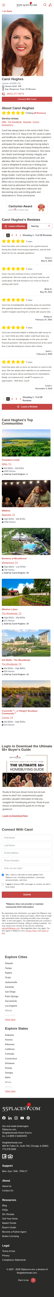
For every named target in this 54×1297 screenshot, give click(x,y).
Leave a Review (17, 226)
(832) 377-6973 (15, 93)
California (10, 1049)
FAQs (5, 1210)
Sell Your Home (10, 1219)
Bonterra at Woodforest (14, 558)
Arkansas (9, 1044)
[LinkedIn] (10, 1118)
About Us (6, 1186)
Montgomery (7, 125)
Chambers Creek (11, 460)
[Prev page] (4, 235)
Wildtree (6, 511)
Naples (8, 973)
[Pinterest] (28, 1118)
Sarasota (9, 987)
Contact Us (7, 1190)
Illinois (8, 1082)
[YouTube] (22, 1118)
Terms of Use (8, 1251)
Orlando (9, 963)
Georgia (9, 1073)
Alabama (9, 1035)
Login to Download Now (15, 816)
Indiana (8, 1087)
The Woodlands (15, 122)
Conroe (36, 122)
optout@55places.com (11, 928)
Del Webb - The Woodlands (16, 660)
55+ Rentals (8, 1214)
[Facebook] (4, 1118)
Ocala (8, 977)
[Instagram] (16, 1118)
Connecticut (11, 1058)
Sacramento (11, 1001)
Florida (8, 1068)
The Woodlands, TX (11, 613)
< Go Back (7, 11)
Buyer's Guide (9, 1227)
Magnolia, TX (8, 515)
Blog (4, 1205)
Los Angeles (11, 1006)
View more (10, 1019)
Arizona (9, 1040)
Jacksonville (11, 982)
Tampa (8, 968)
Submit (27, 894)
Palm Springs (11, 996)
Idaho (8, 1077)
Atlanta (8, 1010)
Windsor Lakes (10, 609)
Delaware (10, 1063)
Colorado (9, 1054)
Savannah (10, 1015)
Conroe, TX (7, 717)
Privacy (6, 1255)
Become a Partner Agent (14, 1232)
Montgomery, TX (10, 562)
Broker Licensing (10, 1236)
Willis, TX (6, 464)
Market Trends (9, 1223)
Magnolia (27, 122)
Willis (4, 122)
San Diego (10, 992)
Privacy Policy (31, 931)
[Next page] (20, 235)
